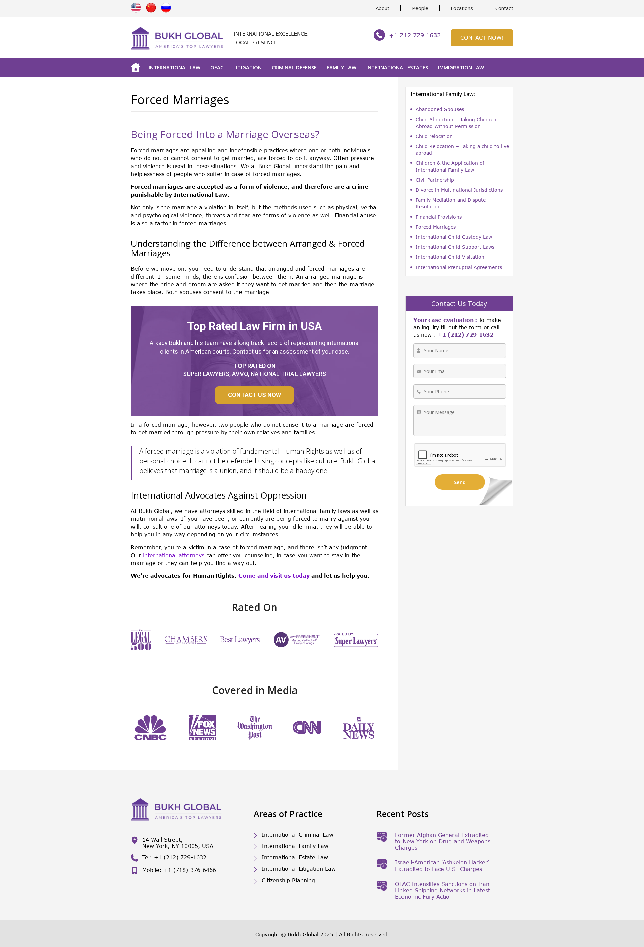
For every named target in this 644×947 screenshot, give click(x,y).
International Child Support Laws (455, 247)
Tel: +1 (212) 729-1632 (174, 857)
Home (137, 67)
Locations (462, 8)
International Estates (397, 67)
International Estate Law (295, 857)
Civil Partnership (435, 180)
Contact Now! (482, 37)
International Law (174, 67)
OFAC (216, 67)
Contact (504, 8)
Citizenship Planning (288, 880)
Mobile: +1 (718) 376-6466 (179, 870)
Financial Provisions (439, 217)
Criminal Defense (294, 67)
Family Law (341, 67)
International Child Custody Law (454, 237)
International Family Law (295, 846)
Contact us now (254, 394)
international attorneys (173, 555)
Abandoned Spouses (440, 109)
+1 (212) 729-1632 (465, 334)
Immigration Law (461, 67)
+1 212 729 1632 (415, 35)
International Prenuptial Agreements (459, 267)
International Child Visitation (450, 257)
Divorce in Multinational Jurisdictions (459, 190)
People (420, 8)
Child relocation (434, 136)
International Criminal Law (297, 834)
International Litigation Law (299, 868)
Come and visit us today (274, 575)
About (382, 8)
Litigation (247, 67)
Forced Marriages (436, 227)
